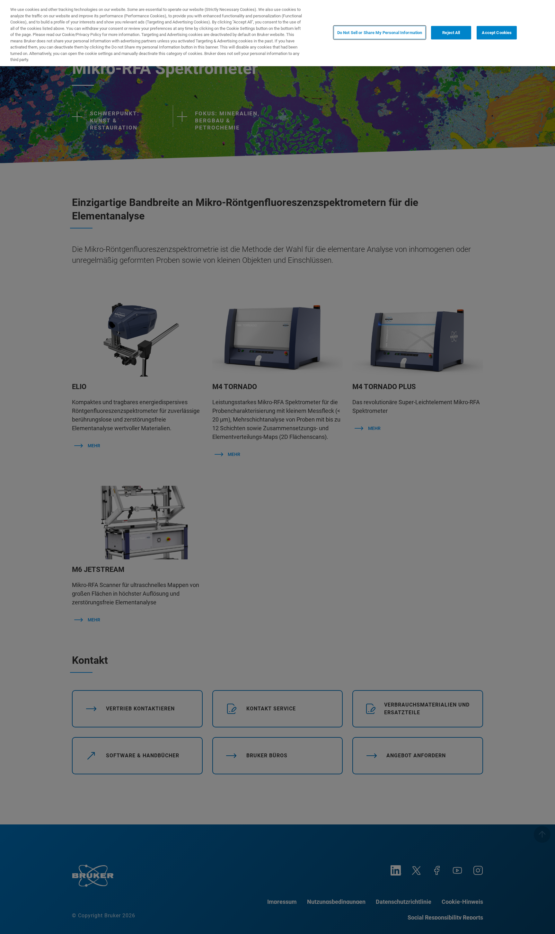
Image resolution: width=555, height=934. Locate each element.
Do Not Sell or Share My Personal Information (379, 32)
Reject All (451, 32)
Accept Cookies (497, 32)
